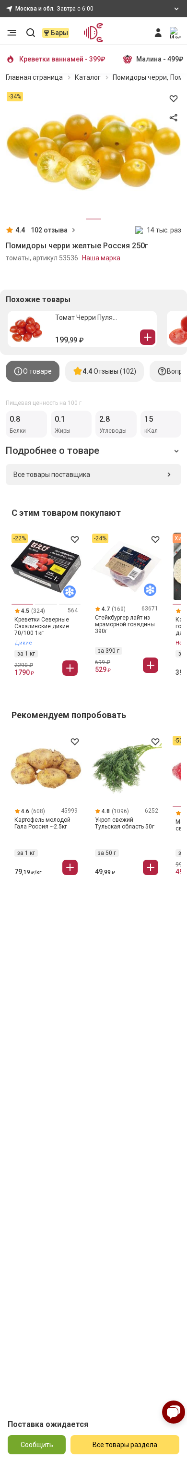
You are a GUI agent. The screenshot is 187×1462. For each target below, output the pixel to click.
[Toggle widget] (173, 1412)
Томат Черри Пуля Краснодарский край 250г (96, 318)
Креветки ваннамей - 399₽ (62, 59)
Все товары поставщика (51, 474)
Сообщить (37, 1445)
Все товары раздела (125, 1445)
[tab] (32, 371)
